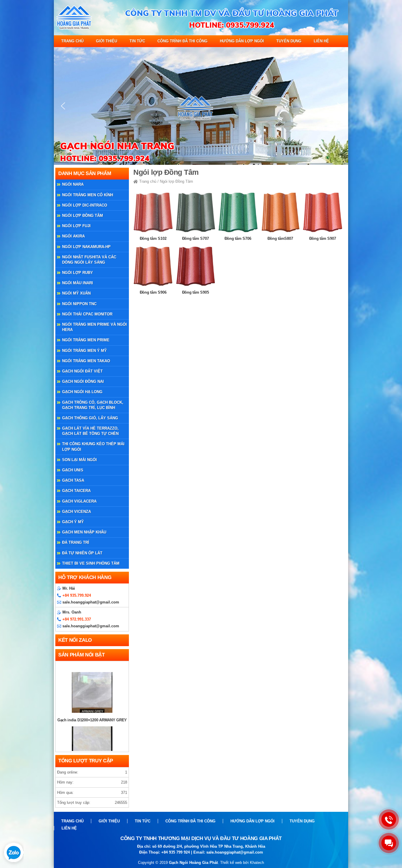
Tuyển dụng (288, 41)
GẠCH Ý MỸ (73, 522)
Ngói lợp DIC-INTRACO (84, 205)
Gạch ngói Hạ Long (82, 392)
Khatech (257, 862)
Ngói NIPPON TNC (79, 304)
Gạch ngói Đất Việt (82, 371)
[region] (201, 106)
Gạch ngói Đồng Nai (83, 381)
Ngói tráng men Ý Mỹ (84, 350)
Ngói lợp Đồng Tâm (82, 215)
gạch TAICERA (76, 490)
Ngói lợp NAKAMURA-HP (86, 247)
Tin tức (137, 41)
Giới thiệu (106, 41)
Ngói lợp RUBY (77, 272)
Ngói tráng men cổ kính (87, 195)
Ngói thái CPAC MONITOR (87, 314)
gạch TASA (73, 480)
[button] (63, 106)
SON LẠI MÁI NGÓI (79, 460)
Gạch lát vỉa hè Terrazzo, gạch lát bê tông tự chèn (90, 431)
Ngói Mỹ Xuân (76, 293)
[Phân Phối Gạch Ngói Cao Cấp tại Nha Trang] (201, 34)
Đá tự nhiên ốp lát (82, 553)
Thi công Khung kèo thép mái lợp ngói (93, 446)
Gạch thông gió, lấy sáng (90, 418)
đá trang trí (75, 542)
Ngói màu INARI (77, 283)
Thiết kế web (231, 862)
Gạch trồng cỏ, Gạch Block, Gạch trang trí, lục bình (92, 405)
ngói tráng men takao (86, 361)
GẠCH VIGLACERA (79, 501)
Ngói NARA (73, 184)
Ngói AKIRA (73, 236)
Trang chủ (72, 41)
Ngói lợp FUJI (76, 226)
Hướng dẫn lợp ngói (242, 41)
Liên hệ (321, 41)
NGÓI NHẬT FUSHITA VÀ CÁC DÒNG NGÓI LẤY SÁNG (89, 260)
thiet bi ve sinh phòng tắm (90, 563)
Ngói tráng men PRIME (85, 340)
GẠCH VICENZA (76, 511)
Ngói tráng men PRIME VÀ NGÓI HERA (94, 327)
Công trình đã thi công (182, 41)
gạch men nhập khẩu (84, 532)
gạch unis (72, 470)
